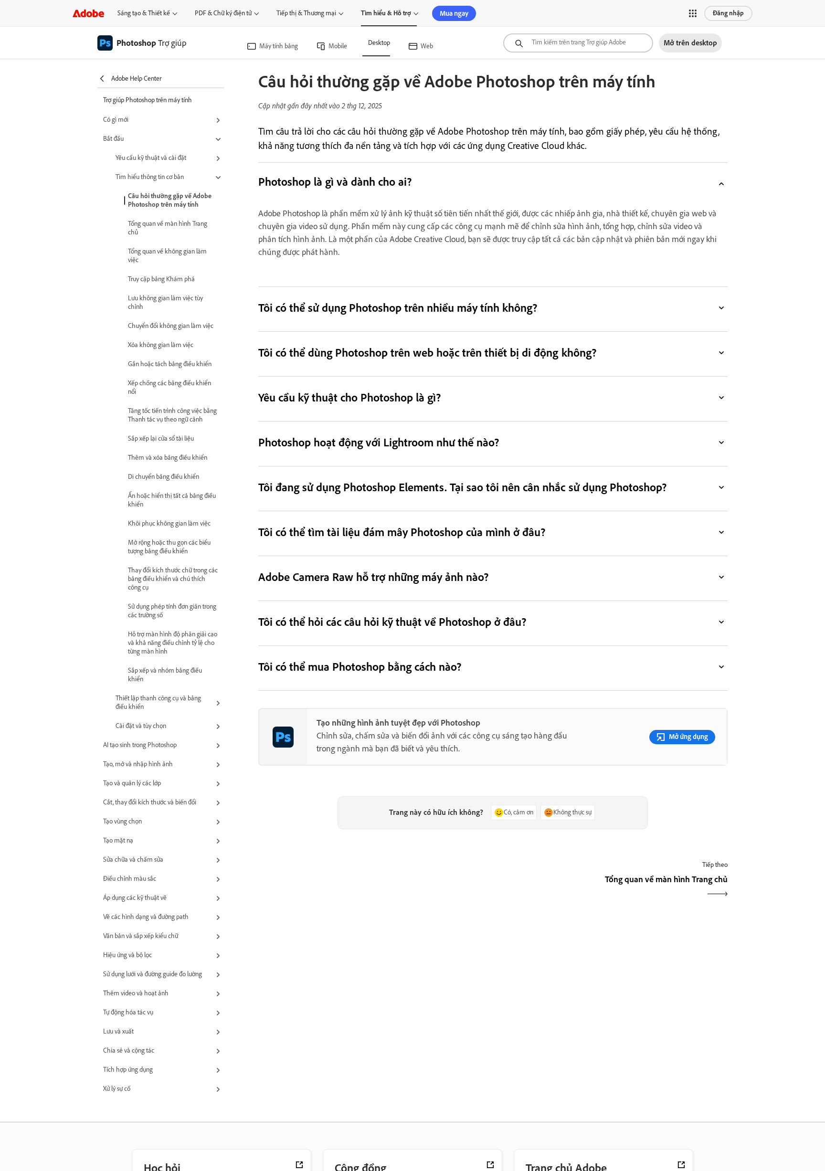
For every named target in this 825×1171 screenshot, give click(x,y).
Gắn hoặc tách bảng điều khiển (170, 364)
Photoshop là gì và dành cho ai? (335, 182)
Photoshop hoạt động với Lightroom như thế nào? (378, 442)
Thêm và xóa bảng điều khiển (167, 458)
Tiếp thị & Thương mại (306, 13)
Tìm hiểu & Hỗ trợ (386, 13)
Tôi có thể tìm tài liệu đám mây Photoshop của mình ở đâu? (402, 532)
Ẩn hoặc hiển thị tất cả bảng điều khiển (172, 500)
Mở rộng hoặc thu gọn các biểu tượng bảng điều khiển (169, 546)
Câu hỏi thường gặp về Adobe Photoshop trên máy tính (170, 200)
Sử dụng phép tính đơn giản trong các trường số (172, 610)
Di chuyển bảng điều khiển (163, 477)
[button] (692, 13)
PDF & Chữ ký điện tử (223, 13)
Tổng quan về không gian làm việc (167, 255)
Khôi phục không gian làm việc (169, 523)
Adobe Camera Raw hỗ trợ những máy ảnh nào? (373, 577)
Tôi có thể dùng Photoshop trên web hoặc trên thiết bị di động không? (427, 352)
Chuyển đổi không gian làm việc (170, 326)
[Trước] (374, 888)
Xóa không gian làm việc (160, 345)
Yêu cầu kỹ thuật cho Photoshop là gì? (349, 397)
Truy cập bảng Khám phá (161, 279)
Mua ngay (454, 13)
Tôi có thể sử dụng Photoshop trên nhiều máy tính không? (398, 308)
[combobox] (578, 43)
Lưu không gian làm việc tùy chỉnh (165, 302)
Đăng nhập (728, 13)
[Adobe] (88, 13)
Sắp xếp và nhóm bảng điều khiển (165, 674)
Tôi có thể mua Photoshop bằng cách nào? (360, 667)
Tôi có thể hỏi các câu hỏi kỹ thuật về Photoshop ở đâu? (392, 622)
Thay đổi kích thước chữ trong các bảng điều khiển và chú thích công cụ (173, 578)
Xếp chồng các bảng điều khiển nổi (169, 387)
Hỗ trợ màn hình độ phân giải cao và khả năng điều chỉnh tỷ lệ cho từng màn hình (172, 642)
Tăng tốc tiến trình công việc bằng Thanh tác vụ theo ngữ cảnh (172, 415)
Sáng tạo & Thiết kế (143, 13)
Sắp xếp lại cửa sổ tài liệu (161, 438)
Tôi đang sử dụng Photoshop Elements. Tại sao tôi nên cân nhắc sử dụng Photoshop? (462, 487)
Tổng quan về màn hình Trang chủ (167, 228)
